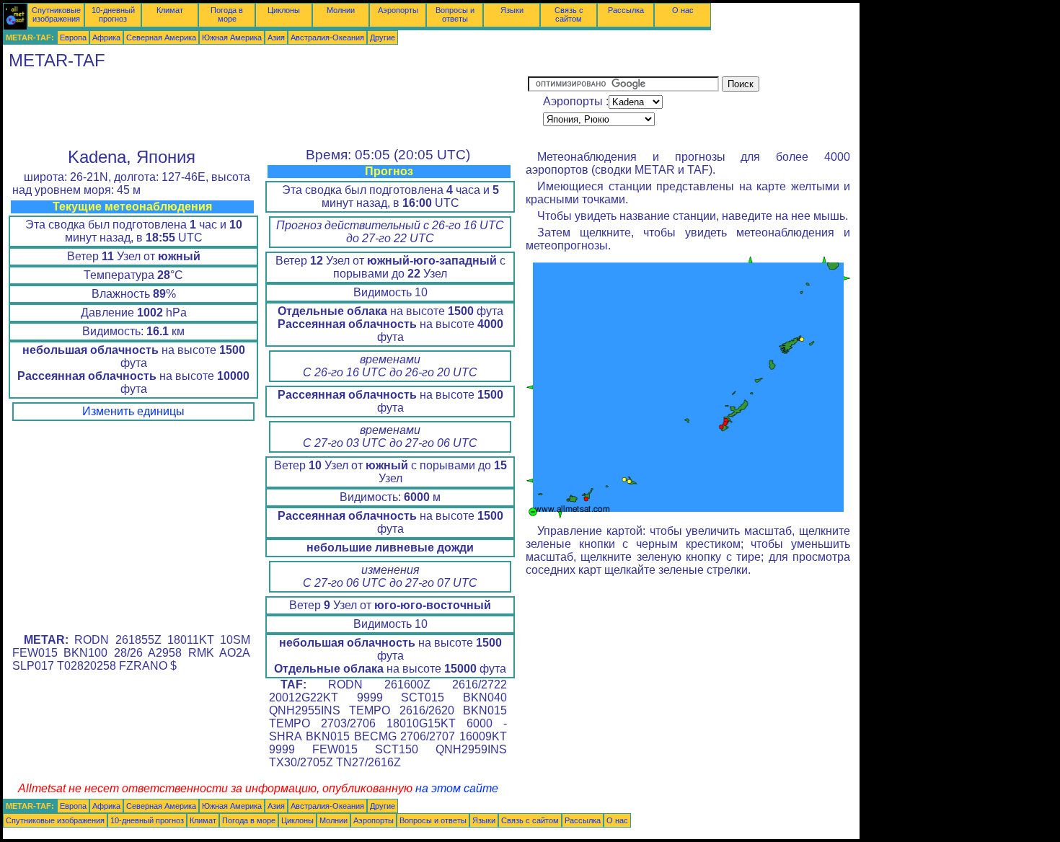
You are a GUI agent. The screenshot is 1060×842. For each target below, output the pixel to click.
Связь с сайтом (569, 14)
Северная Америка (161, 37)
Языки (512, 10)
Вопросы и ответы (455, 14)
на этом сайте (456, 788)
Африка (106, 37)
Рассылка (626, 10)
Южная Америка (232, 37)
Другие (382, 37)
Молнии (341, 10)
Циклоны (284, 10)
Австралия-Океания (327, 37)
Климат (169, 10)
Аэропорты (398, 10)
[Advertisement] (265, 108)
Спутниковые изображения (56, 14)
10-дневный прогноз (113, 14)
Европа (73, 37)
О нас (683, 10)
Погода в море (227, 14)
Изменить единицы (133, 411)
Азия (276, 37)
